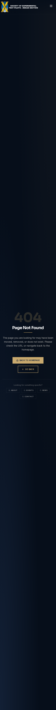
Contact (29, 396)
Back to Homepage (30, 360)
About (14, 390)
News (45, 390)
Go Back (29, 369)
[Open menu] (51, 6)
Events (29, 390)
